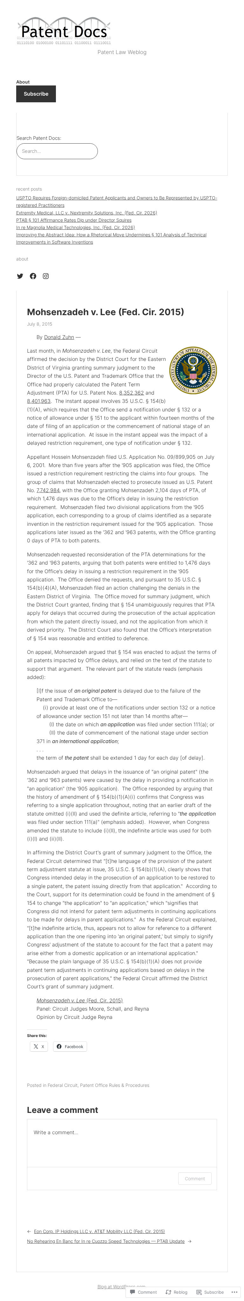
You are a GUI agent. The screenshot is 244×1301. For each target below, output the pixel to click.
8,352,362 (131, 393)
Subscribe (36, 94)
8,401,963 (39, 401)
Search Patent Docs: (39, 138)
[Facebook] (33, 276)
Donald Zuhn (59, 337)
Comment (195, 1178)
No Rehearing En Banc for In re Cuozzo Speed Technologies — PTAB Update (106, 1241)
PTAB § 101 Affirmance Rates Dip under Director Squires (74, 220)
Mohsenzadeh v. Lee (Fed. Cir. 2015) (105, 312)
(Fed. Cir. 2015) (80, 1000)
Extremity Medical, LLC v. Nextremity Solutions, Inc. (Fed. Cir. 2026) (86, 212)
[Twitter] (20, 276)
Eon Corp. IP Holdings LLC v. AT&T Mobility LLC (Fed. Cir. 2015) (99, 1231)
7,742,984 (48, 490)
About (23, 82)
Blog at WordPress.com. (122, 1286)
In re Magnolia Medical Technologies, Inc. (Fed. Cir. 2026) (75, 227)
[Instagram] (46, 276)
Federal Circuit (63, 1085)
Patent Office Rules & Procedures (114, 1085)
